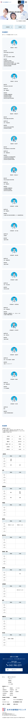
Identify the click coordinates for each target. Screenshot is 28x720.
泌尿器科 (8, 446)
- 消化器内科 (4, 693)
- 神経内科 (11, 691)
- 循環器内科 (4, 689)
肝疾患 (20, 444)
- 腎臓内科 (4, 695)
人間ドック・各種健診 (6, 704)
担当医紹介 (8, 27)
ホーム (3, 676)
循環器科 (8, 438)
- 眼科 (16, 689)
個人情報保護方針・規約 (17, 701)
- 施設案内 (9, 680)
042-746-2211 (15, 665)
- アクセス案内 (10, 684)
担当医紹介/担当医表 (6, 697)
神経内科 (8, 449)
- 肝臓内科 (11, 688)
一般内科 (8, 436)
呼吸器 (20, 438)
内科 (20, 436)
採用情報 (14, 697)
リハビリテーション (5, 701)
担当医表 (20, 27)
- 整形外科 (11, 695)
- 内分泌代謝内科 (5, 691)
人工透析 (3, 699)
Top (17, 20)
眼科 (20, 446)
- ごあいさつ (10, 678)
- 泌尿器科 (11, 693)
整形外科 (19, 441)
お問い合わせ (14, 669)
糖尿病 (8, 441)
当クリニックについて (12, 676)
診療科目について (5, 686)
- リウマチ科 (17, 688)
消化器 (20, 449)
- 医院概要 (9, 682)
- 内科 (3, 688)
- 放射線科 (17, 691)
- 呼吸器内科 (11, 689)
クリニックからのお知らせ (18, 699)
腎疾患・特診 (8, 444)
